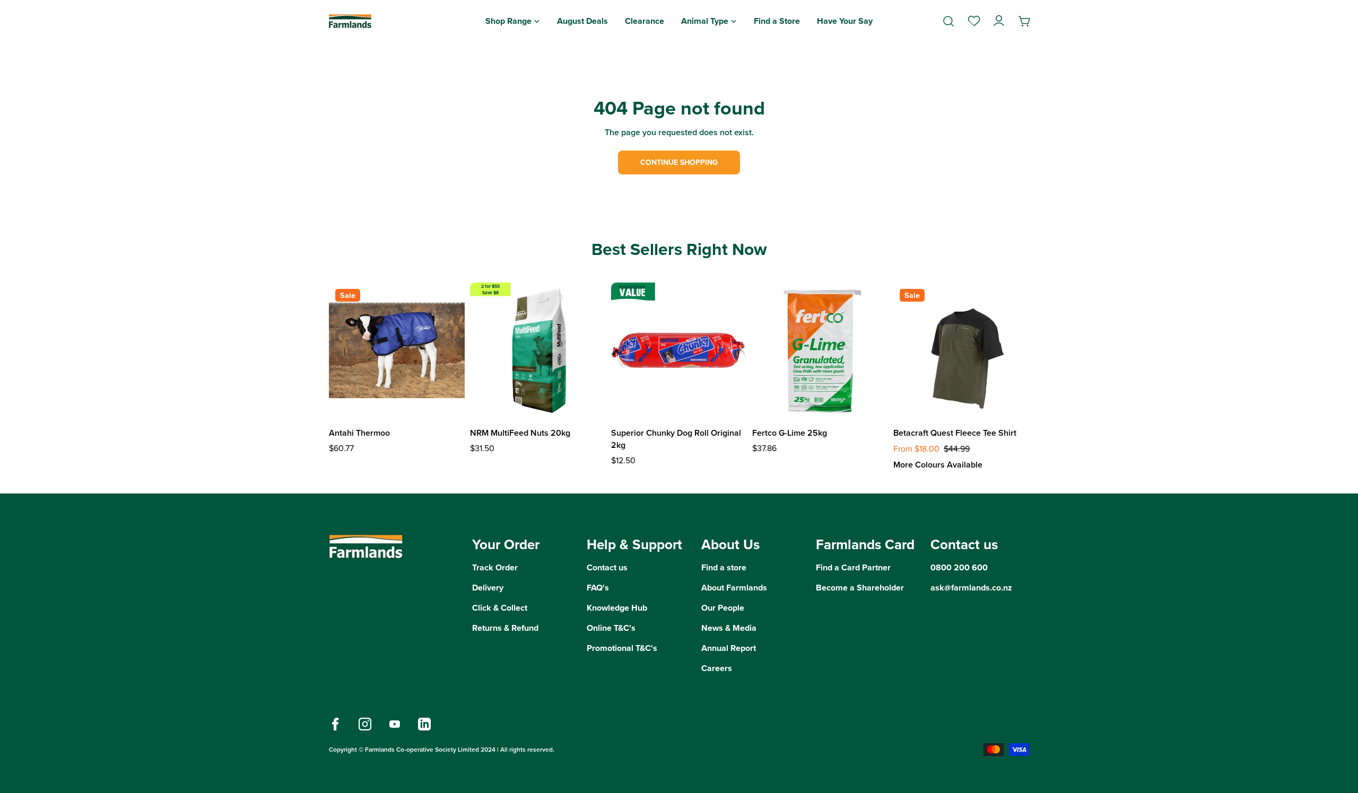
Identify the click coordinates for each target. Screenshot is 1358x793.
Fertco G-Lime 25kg (789, 433)
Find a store (723, 567)
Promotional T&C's (622, 648)
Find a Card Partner (853, 567)
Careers (716, 668)
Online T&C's (611, 628)
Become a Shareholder (860, 587)
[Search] (948, 21)
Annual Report (728, 648)
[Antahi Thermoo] (397, 350)
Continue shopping (679, 162)
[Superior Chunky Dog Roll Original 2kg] (679, 350)
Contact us (607, 567)
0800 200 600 (959, 567)
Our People (722, 608)
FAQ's (598, 587)
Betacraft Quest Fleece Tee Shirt (954, 433)
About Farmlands (734, 587)
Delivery (487, 587)
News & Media (728, 628)
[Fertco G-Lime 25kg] (820, 350)
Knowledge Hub (617, 608)
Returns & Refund (505, 628)
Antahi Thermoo (359, 433)
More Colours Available (937, 465)
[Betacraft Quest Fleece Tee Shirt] (961, 350)
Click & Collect (499, 608)
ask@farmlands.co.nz (971, 587)
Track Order (495, 567)
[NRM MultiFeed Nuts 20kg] (538, 350)
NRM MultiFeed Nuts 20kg (520, 433)
